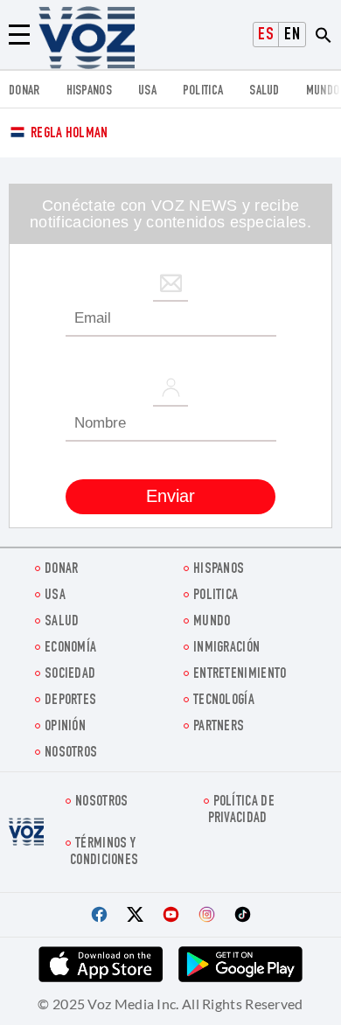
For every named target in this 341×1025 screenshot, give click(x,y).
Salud (264, 91)
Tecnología (223, 701)
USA (147, 91)
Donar (24, 91)
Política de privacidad (241, 810)
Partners (218, 727)
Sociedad (70, 674)
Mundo (323, 91)
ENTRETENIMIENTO (240, 674)
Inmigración (226, 648)
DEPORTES (70, 701)
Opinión (65, 727)
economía (70, 648)
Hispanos (89, 91)
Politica (203, 91)
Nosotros (71, 753)
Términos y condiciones (104, 852)
